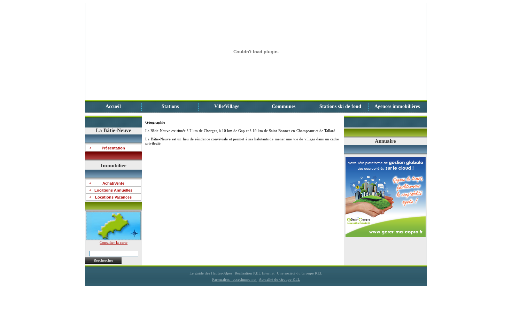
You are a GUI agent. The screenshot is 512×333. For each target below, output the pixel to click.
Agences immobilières (397, 106)
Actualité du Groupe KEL (279, 279)
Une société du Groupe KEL (300, 273)
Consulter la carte (113, 242)
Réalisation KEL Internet (255, 273)
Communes (283, 106)
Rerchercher (103, 260)
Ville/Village (226, 106)
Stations (170, 106)
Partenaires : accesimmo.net (234, 279)
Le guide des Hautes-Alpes (211, 273)
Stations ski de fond (340, 106)
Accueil (113, 106)
